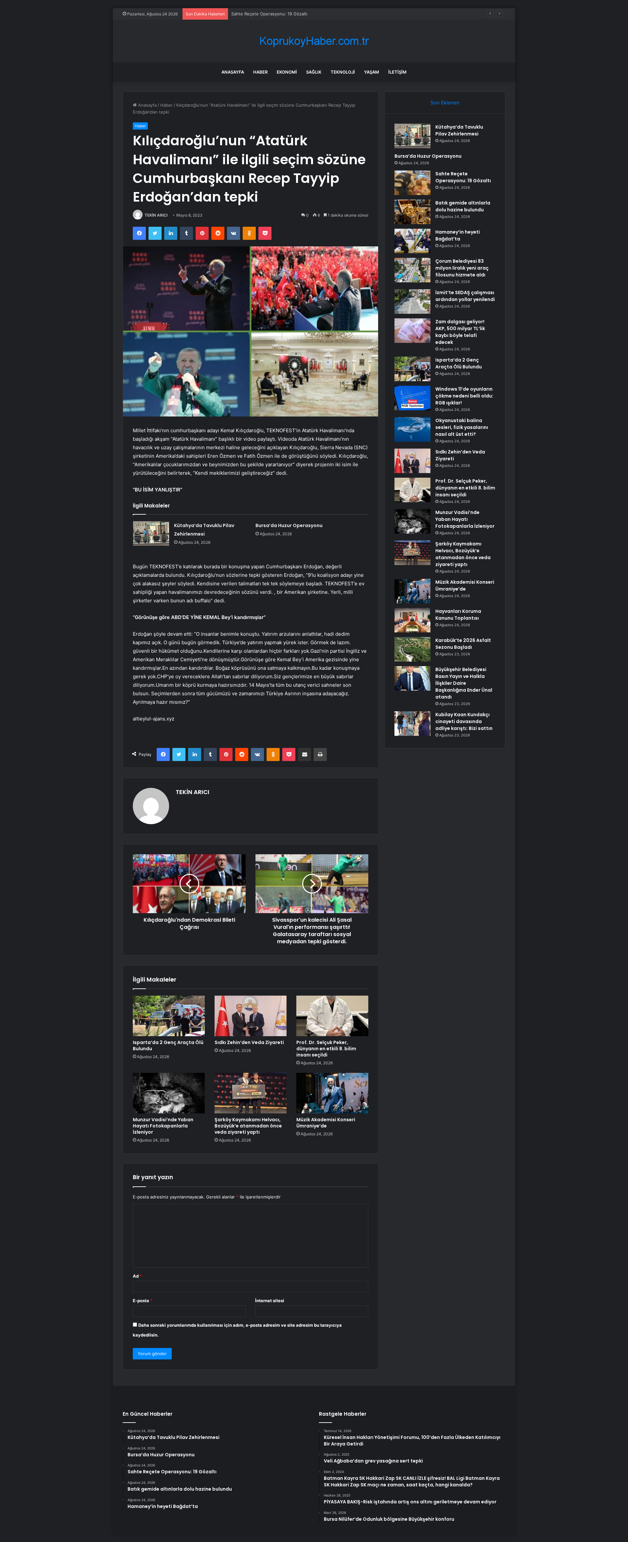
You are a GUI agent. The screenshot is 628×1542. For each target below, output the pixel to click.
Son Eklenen (445, 102)
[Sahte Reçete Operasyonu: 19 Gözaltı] (412, 182)
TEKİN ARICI (156, 215)
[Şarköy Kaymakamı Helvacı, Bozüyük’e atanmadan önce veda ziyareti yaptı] (251, 1093)
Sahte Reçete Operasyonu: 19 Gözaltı (269, 13)
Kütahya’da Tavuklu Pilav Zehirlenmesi (459, 130)
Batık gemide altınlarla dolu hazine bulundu (462, 206)
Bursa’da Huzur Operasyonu (289, 525)
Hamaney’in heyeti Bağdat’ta (457, 235)
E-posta (142, 1300)
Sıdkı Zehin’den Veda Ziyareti (249, 1042)
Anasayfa (232, 72)
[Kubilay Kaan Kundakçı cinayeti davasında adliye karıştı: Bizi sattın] (412, 723)
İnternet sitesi (269, 1300)
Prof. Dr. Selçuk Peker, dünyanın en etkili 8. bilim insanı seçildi (326, 1048)
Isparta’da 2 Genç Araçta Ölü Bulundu (168, 1045)
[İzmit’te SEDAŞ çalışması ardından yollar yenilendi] (412, 301)
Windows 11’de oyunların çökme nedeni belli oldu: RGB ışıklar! (464, 396)
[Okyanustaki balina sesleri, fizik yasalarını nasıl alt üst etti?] (412, 429)
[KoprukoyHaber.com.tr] (314, 41)
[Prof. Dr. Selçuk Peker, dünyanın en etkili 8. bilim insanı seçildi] (332, 1016)
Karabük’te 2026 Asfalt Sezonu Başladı (463, 643)
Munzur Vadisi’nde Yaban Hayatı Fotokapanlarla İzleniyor (163, 1125)
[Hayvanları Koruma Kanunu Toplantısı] (412, 620)
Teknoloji (343, 72)
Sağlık (314, 72)
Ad (137, 1276)
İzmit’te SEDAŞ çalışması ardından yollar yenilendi (465, 296)
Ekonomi (287, 72)
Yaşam (371, 72)
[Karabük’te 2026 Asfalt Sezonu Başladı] (412, 649)
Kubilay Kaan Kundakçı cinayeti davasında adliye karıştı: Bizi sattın (464, 721)
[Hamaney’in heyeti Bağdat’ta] (412, 241)
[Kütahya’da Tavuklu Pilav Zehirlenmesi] (151, 533)
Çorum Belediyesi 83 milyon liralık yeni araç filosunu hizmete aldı (462, 268)
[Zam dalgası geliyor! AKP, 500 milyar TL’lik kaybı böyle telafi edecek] (412, 330)
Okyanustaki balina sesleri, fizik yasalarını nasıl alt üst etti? (461, 427)
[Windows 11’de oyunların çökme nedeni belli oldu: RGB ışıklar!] (412, 398)
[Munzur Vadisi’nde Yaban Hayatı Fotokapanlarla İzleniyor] (169, 1093)
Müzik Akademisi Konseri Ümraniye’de (325, 1122)
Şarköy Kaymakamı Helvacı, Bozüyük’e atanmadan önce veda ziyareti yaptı (248, 1125)
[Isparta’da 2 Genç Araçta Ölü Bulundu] (169, 1016)
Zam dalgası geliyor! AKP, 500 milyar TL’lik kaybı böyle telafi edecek (460, 332)
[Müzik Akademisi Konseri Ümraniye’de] (332, 1093)
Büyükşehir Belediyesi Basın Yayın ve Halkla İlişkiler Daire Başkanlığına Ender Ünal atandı (463, 683)
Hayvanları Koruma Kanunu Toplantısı (458, 614)
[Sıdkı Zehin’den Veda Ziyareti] (251, 1016)
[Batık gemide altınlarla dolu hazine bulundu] (412, 212)
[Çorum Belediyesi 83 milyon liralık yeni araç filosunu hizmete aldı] (412, 270)
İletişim (397, 72)
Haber (260, 72)
